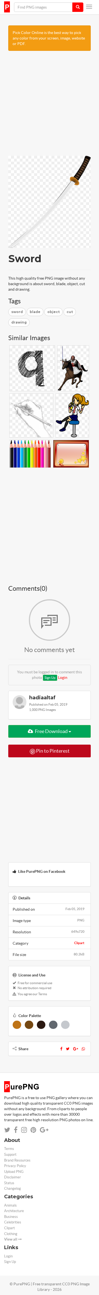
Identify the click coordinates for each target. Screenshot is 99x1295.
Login (62, 677)
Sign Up (50, 677)
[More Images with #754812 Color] (29, 1025)
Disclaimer (12, 1177)
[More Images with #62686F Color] (53, 1025)
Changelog (12, 1188)
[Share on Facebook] (16, 1130)
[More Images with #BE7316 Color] (17, 1025)
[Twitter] (68, 1049)
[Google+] (75, 1049)
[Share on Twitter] (7, 1130)
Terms (9, 1149)
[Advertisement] (49, 106)
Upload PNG (14, 1172)
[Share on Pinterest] (33, 1130)
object (53, 312)
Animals (10, 1205)
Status (9, 1183)
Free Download (51, 731)
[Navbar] (89, 6)
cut (70, 312)
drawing (19, 322)
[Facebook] (61, 1049)
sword (17, 312)
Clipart (79, 943)
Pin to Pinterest (52, 751)
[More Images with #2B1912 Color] (41, 1025)
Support (10, 1154)
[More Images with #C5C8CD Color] (65, 1025)
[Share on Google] (44, 1130)
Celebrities (12, 1222)
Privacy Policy (15, 1166)
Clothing (10, 1234)
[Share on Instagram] (24, 1130)
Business (11, 1217)
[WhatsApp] (83, 1049)
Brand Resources (17, 1160)
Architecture (14, 1211)
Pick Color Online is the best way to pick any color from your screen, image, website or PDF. (49, 38)
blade (35, 312)
